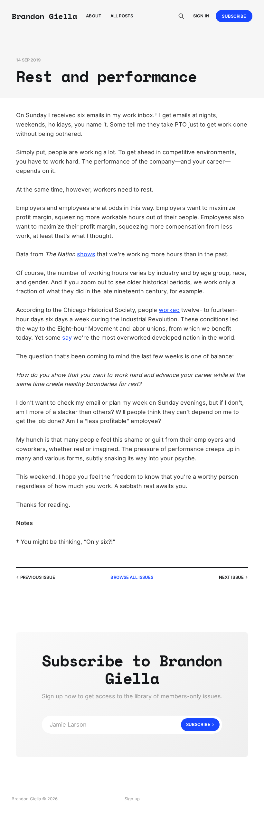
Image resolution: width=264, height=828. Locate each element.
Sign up (132, 798)
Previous (37, 577)
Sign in (201, 15)
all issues (131, 577)
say (67, 337)
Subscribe (234, 16)
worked (169, 309)
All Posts (121, 15)
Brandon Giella (44, 16)
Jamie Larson (130, 724)
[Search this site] (181, 16)
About (93, 15)
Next (231, 577)
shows (86, 254)
